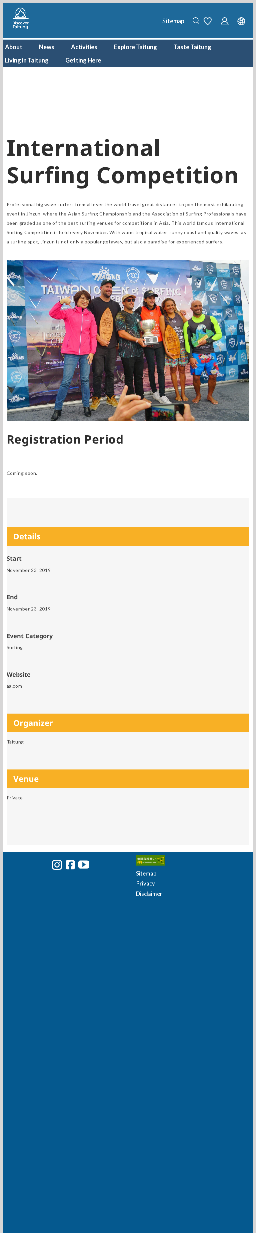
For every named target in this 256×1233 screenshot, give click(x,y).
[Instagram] (57, 865)
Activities (84, 47)
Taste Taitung (192, 47)
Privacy (145, 883)
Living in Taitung (27, 60)
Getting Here (83, 60)
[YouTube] (83, 864)
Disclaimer (149, 893)
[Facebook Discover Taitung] (70, 864)
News (46, 47)
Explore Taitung (135, 47)
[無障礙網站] (189, 862)
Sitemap (173, 21)
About (13, 47)
